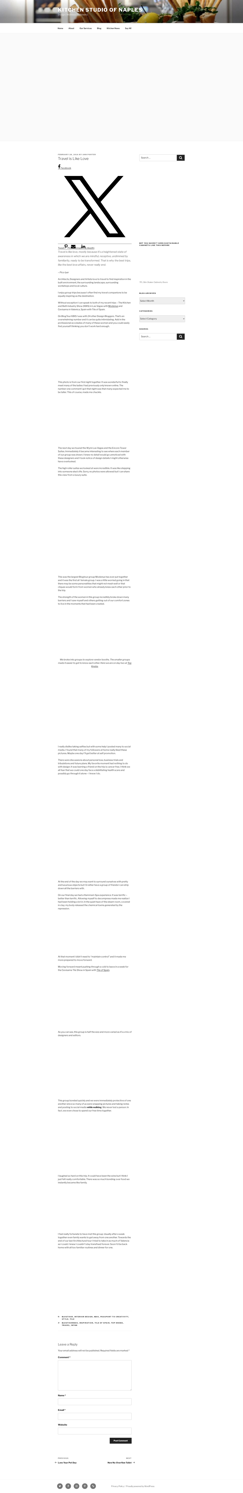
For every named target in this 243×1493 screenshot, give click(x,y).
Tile (72, 1319)
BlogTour (67, 1317)
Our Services (86, 28)
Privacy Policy (117, 1486)
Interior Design (83, 1317)
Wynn (74, 1325)
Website (62, 1424)
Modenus (113, 306)
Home (60, 28)
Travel (66, 1325)
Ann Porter (89, 155)
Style (65, 1319)
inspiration (86, 1323)
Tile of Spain (103, 970)
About (71, 28)
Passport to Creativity (114, 1317)
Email (62, 1410)
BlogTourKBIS (70, 1323)
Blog (99, 28)
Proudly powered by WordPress (140, 1486)
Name (62, 1395)
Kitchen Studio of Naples (100, 10)
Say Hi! (128, 28)
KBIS (96, 1317)
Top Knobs (117, 1323)
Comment (64, 1357)
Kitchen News (113, 28)
